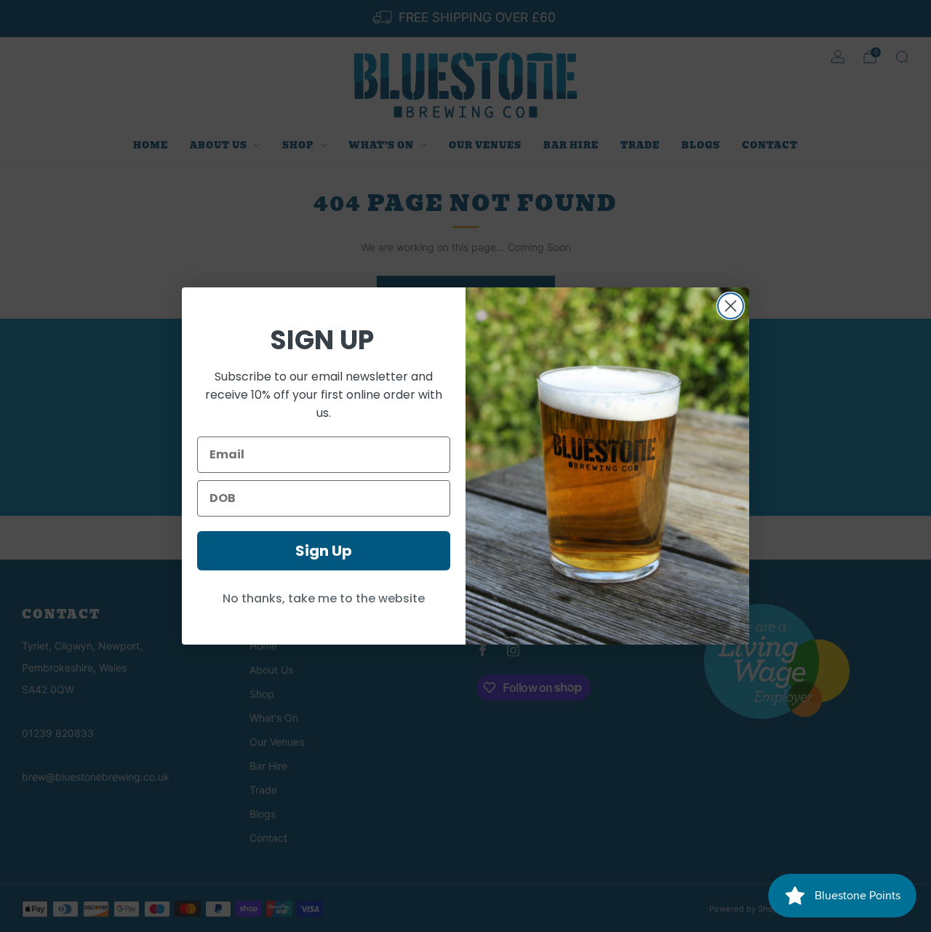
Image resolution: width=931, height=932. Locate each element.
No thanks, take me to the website (324, 598)
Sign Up (323, 551)
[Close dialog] (730, 306)
